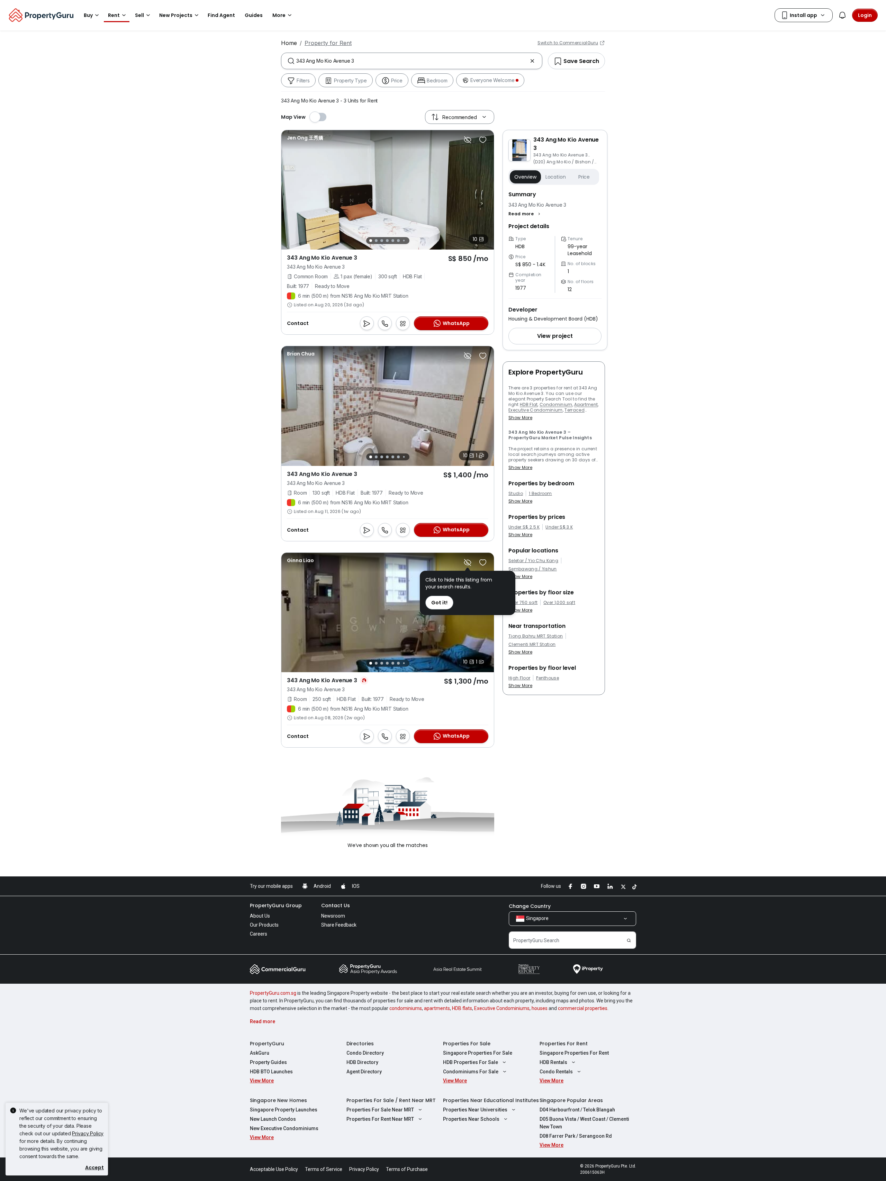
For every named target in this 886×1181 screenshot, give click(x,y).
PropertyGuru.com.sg (273, 993)
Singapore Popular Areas (571, 1100)
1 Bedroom (540, 493)
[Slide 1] (370, 240)
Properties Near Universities (475, 1109)
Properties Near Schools (471, 1119)
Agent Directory (364, 1071)
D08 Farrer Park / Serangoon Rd (576, 1136)
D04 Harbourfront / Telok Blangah (577, 1109)
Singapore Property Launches (283, 1109)
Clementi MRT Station (531, 644)
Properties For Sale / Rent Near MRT (391, 1100)
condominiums (405, 1008)
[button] (525, 214)
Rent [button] (114, 15)
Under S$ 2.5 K (524, 527)
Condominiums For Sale (470, 1071)
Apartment (586, 404)
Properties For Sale (466, 1043)
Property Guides (268, 1062)
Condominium (556, 404)
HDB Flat (529, 404)
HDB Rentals (553, 1062)
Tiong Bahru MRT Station (535, 636)
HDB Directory (362, 1062)
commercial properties (582, 1008)
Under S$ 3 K (559, 527)
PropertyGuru (267, 1043)
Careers (258, 934)
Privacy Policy (87, 1133)
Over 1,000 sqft (559, 602)
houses (540, 1008)
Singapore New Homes (278, 1100)
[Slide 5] (392, 240)
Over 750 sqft (522, 602)
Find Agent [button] (221, 15)
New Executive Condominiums (284, 1128)
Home (289, 42)
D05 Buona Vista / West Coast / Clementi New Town (584, 1122)
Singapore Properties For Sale (477, 1053)
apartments (437, 1008)
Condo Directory (365, 1053)
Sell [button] (139, 15)
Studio (515, 493)
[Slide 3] (381, 240)
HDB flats (462, 1008)
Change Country (530, 906)
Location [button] (555, 176)
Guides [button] (254, 15)
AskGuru (259, 1053)
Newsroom (333, 916)
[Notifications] (842, 15)
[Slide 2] (376, 240)
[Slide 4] (387, 240)
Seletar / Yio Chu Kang (533, 561)
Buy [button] (88, 15)
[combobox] (411, 61)
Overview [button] (525, 176)
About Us (260, 916)
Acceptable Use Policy (274, 1169)
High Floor (519, 678)
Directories (360, 1043)
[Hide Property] (467, 139)
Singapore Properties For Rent (574, 1053)
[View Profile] (305, 137)
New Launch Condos (273, 1119)
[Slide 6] (398, 240)
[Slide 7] (404, 241)
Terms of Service (323, 1169)
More (279, 15)
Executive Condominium (535, 410)
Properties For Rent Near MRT (380, 1119)
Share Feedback (338, 925)
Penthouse (547, 678)
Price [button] (584, 176)
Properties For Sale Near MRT (380, 1109)
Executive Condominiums (502, 1008)
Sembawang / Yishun (532, 569)
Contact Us (335, 905)
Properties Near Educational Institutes (491, 1100)
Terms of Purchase (407, 1169)
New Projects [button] (175, 15)
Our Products (264, 925)
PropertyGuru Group (276, 905)
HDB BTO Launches (271, 1071)
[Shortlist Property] (482, 139)
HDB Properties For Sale (470, 1062)
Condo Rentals (556, 1071)
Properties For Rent (564, 1043)
